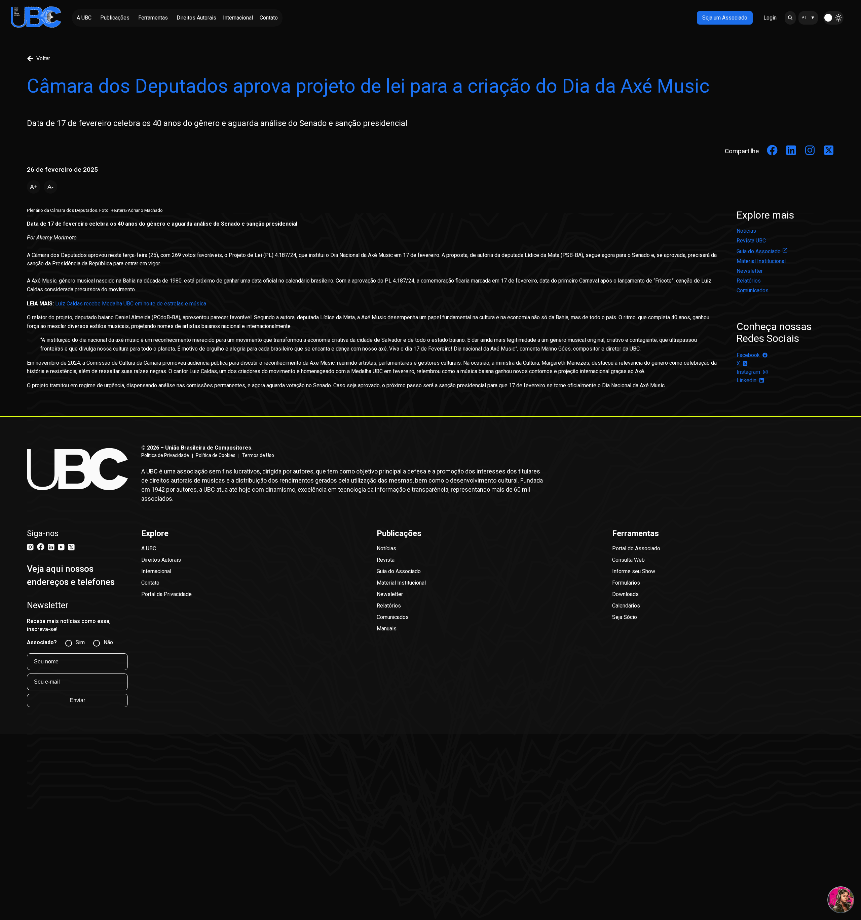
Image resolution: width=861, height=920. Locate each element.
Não (108, 642)
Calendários (626, 605)
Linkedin (746, 380)
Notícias (746, 231)
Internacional (156, 571)
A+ (34, 187)
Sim (80, 642)
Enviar (77, 700)
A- (50, 187)
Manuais (387, 628)
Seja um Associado (724, 17)
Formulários (626, 583)
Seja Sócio (624, 617)
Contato (150, 583)
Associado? (42, 642)
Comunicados (753, 290)
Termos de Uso (258, 455)
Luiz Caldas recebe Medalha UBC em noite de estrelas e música (130, 303)
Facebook (748, 355)
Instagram (748, 372)
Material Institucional (761, 261)
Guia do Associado (759, 251)
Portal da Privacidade (166, 594)
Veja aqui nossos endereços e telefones (71, 575)
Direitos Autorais (161, 560)
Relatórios (749, 280)
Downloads (625, 594)
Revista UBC (751, 240)
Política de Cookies (215, 455)
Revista (386, 560)
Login (770, 17)
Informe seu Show (633, 571)
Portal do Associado (636, 548)
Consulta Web (628, 560)
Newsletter (750, 271)
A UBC (148, 548)
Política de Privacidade (165, 455)
